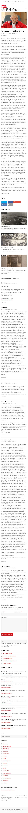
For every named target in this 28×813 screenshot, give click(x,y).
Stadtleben (10, 234)
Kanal (4, 758)
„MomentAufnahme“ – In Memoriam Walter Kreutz (21, 796)
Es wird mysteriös (7, 663)
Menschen (5, 35)
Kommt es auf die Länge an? (9, 656)
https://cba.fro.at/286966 (7, 300)
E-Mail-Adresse (18, 612)
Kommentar (4, 617)
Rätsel (4, 768)
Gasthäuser (5, 751)
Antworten (3, 302)
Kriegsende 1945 (7, 760)
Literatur (5, 763)
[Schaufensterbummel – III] (14, 261)
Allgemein (5, 743)
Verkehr (5, 783)
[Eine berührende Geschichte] (14, 239)
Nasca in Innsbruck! (5, 226)
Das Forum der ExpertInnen (7, 790)
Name (3, 612)
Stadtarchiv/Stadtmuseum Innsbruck (16, 809)
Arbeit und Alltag (7, 746)
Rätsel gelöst (6, 770)
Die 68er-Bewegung (7, 653)
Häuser (4, 756)
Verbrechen (5, 780)
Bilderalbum (6, 748)
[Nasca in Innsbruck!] (14, 218)
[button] (4, 202)
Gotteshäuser (6, 753)
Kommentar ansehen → (6, 674)
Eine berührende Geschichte (7, 247)
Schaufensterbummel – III (7, 268)
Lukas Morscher (16, 33)
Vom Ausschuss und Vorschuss (10, 660)
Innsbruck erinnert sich (10, 9)
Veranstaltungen (7, 778)
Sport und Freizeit (7, 773)
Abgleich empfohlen (7, 658)
